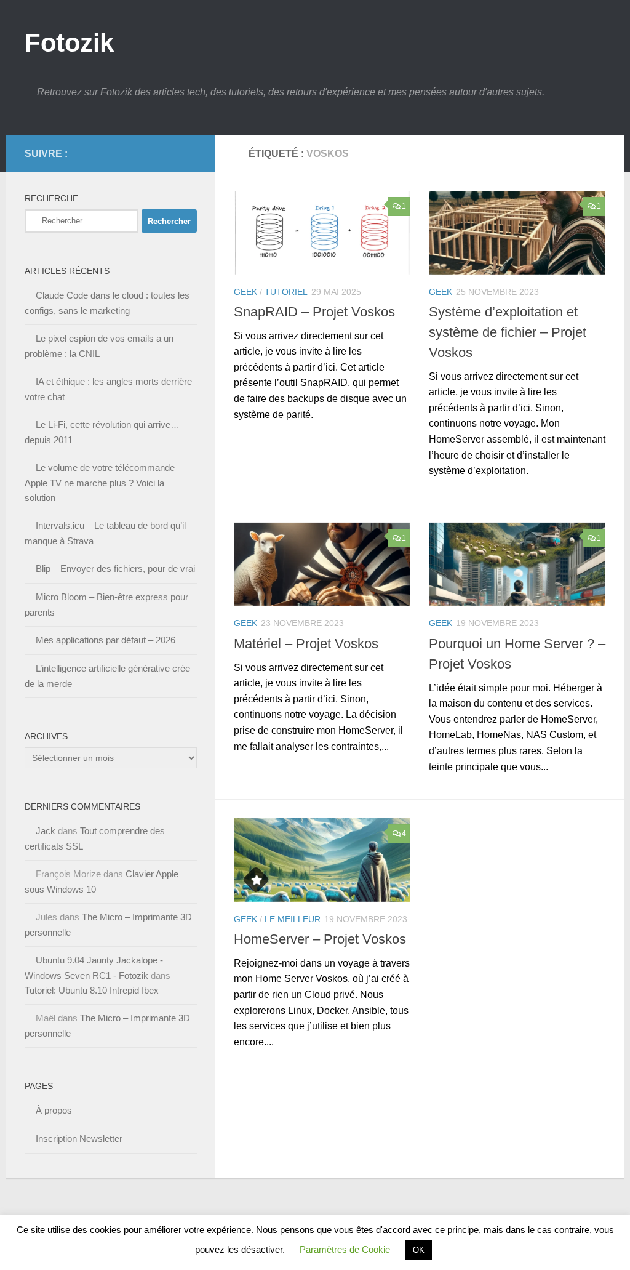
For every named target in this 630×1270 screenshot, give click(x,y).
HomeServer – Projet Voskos (320, 939)
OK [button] (419, 1250)
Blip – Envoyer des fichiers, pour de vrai (115, 568)
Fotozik (69, 42)
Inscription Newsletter (79, 1138)
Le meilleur (293, 919)
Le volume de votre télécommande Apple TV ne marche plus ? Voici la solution (100, 482)
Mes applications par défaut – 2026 (105, 640)
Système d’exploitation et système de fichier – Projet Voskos (507, 332)
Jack (45, 831)
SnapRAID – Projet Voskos (314, 312)
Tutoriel (286, 292)
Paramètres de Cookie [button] (345, 1249)
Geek (245, 292)
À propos (54, 1110)
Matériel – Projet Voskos (306, 643)
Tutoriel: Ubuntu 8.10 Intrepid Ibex (92, 990)
